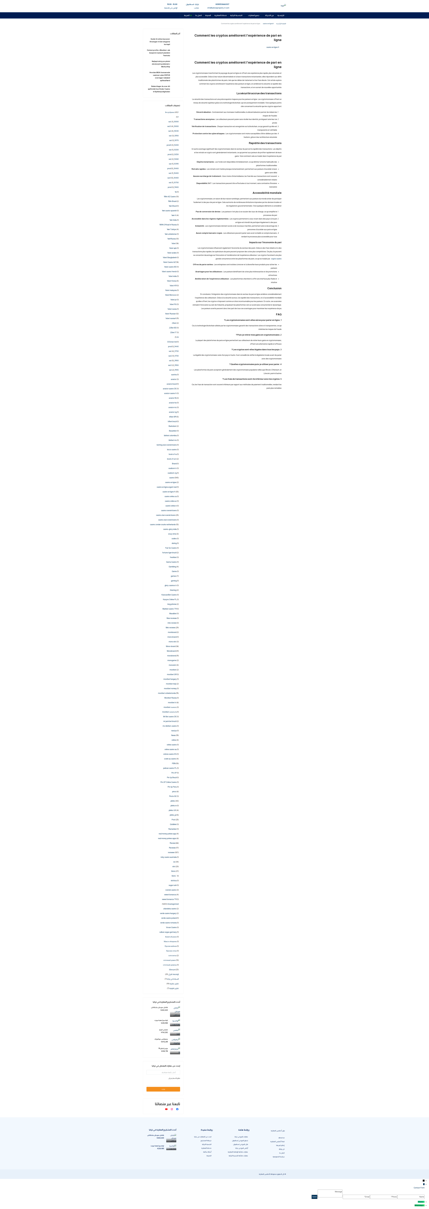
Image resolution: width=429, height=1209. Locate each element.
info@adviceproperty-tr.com (218, 8)
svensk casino (170, 890)
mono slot (172, 642)
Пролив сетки (171, 951)
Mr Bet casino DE (170, 717)
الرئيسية (280, 15)
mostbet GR (172, 674)
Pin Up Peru (172, 787)
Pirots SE (173, 796)
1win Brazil (173, 206)
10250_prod (173, 154)
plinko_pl (173, 815)
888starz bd (172, 342)
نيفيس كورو (163, 1030)
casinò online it (171, 506)
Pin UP (174, 773)
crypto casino (276, 259)
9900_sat (174, 361)
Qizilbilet (173, 824)
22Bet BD (173, 328)
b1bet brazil (172, 421)
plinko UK (172, 810)
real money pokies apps (167, 838)
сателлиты (172, 955)
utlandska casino (169, 909)
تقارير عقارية (174, 984)
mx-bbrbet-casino (170, 726)
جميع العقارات (253, 15)
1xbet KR (173, 286)
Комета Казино (171, 937)
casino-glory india (170, 529)
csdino (174, 539)
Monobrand (171, 651)
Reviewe (172, 848)
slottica (174, 881)
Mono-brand (170, 646)
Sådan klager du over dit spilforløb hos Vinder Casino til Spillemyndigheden (159, 89)
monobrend (171, 656)
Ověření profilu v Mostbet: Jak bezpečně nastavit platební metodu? (158, 52)
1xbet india (173, 276)
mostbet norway (170, 688)
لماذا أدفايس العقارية (277, 1141)
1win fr (173, 215)
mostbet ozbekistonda (167, 693)
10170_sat (174, 140)
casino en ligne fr (268, 23)
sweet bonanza (170, 895)
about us (282, 1138)
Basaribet (173, 431)
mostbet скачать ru (169, 712)
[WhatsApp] (424, 1205)
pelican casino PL (170, 768)
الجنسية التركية (236, 15)
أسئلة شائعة (207, 1152)
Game (174, 571)
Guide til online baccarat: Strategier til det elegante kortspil (160, 41)
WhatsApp (419, 1205)
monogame (171, 660)
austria (174, 375)
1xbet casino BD (170, 267)
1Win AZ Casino (170, 197)
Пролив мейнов (171, 946)
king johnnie (171, 604)
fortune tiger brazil (169, 553)
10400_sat (174, 173)
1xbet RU (173, 304)
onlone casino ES (170, 754)
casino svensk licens (169, 510)
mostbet (173, 670)
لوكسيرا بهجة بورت (161, 1020)
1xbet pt (173, 300)
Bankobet (172, 426)
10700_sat (174, 182)
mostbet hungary (170, 679)
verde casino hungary (168, 913)
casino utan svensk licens (165, 515)
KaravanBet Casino (169, 595)
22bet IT (173, 332)
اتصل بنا (198, 15)
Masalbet (173, 613)
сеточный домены (170, 965)
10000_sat (173, 122)
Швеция (172, 970)
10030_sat (173, 131)
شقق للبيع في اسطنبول (240, 1140)
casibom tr (172, 468)
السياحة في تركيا (173, 979)
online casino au (171, 749)
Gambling (172, 567)
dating (174, 543)
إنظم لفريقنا (280, 1145)
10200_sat (174, 150)
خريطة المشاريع (206, 1140)
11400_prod (173, 187)
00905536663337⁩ (222, 4)
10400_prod (173, 168)
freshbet (173, 557)
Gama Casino (171, 562)
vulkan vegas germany (168, 932)
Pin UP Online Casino (168, 782)
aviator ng (173, 412)
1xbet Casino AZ (169, 262)
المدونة (208, 15)
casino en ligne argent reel (167, 487)
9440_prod (173, 346)
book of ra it (171, 459)
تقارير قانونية (174, 988)
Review (172, 843)
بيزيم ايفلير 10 (163, 1048)
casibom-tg (172, 473)
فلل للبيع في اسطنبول (240, 1144)
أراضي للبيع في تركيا (241, 1148)
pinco (174, 792)
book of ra (173, 454)
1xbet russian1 (171, 318)
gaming (174, 581)
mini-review (172, 623)
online (174, 740)
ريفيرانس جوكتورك (161, 1039)
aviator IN (172, 398)
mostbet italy (171, 684)
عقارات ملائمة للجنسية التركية (238, 1156)
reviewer (171, 852)
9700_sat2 (173, 356)
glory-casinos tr (171, 585)
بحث (163, 1089)
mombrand (172, 632)
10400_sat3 (173, 178)
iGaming (173, 590)
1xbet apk (173, 248)
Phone (420, 1202)
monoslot (172, 665)
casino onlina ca (171, 496)
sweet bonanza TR (169, 899)
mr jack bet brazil (169, 721)
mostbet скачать (170, 707)
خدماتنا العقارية (220, 15)
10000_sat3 (173, 126)
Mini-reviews (170, 628)
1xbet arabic (172, 253)
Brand (174, 464)
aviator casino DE (170, 389)
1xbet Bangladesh (170, 257)
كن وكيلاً (282, 1149)
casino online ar (171, 501)
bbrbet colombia (170, 435)
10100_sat (174, 136)
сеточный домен (169, 960)
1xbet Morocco (170, 295)
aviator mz (172, 407)
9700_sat (174, 351)
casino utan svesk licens (167, 520)
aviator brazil (172, 384)
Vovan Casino (171, 927)
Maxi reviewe (172, 618)
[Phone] (424, 1202)
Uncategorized (173, 904)
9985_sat (174, 370)
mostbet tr (172, 702)
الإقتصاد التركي (173, 974)
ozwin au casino (170, 759)
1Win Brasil (172, 201)
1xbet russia (172, 309)
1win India (173, 220)
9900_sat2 (173, 365)
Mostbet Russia (170, 698)
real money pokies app (167, 834)
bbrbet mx (173, 440)
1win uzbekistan (171, 234)
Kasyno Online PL (170, 599)
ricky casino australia (169, 857)
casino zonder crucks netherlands (163, 524)
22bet (174, 323)
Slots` (174, 876)
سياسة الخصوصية (279, 1157)
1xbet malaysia (171, 290)
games (173, 576)
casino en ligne (170, 482)
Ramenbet (172, 829)
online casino (172, 745)
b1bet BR (172, 417)
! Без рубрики (172, 112)
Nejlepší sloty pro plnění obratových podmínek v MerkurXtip (161, 64)
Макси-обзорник (170, 941)
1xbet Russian (170, 314)
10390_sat (174, 164)
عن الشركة (269, 15)
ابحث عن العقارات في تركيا (202, 1137)
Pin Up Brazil (172, 777)
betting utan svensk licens (167, 445)
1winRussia (171, 239)
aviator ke (173, 403)
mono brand (172, 637)
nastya (174, 731)
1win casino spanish (169, 211)
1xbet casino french (169, 271)
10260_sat (174, 159)
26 (178, 337)
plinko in (174, 806)
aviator (173, 379)
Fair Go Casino (171, 548)
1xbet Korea (171, 281)
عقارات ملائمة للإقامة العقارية (238, 1152)
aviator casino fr (170, 393)
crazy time (172, 534)
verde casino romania (168, 923)
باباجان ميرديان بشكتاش (159, 1007)
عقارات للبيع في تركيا (241, 1137)
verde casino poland (169, 918)
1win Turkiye (171, 229)
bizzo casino (172, 450)
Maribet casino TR (170, 609)
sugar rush (173, 885)
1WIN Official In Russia (168, 225)
